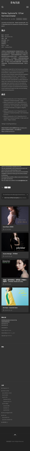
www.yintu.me (4, 323)
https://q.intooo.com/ (22, 128)
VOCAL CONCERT (7, 419)
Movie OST (7, 401)
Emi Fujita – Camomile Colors (10, 307)
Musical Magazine (6, 412)
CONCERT (6, 417)
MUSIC (24, 19)
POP (5, 403)
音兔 (14, 19)
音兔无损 (15, 2)
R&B (6, 407)
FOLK (5, 395)
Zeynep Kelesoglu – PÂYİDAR (10, 253)
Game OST (7, 399)
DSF (9, 187)
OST (5, 397)
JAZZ (6, 405)
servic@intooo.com (22, 180)
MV (3, 415)
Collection (5, 388)
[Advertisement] (15, 150)
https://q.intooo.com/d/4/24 (7, 131)
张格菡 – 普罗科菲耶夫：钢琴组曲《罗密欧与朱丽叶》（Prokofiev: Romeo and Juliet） (14, 280)
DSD (6, 187)
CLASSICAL (19, 19)
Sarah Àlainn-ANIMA (8, 227)
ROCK (6, 410)
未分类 (4, 422)
